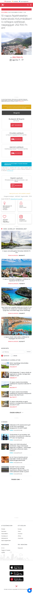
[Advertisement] (16, 80)
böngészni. (24, 107)
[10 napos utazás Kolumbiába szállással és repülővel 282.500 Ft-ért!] (5, 387)
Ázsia (19, 531)
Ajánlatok (8, 1)
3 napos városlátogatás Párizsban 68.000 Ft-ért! (16, 251)
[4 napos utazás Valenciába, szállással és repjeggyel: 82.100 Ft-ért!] (16, 335)
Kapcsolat (20, 548)
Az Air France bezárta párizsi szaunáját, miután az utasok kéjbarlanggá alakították (19, 458)
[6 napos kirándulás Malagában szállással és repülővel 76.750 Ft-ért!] (16, 277)
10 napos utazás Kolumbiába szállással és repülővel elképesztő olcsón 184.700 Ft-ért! (20, 393)
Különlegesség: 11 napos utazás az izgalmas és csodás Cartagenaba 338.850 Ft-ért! (20, 374)
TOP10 (3, 552)
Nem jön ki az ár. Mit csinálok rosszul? (19, 193)
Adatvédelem (4, 533)
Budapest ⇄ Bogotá (16, 119)
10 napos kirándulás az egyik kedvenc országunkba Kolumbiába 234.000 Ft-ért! (21, 403)
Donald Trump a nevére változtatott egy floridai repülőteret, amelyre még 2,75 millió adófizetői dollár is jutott (19, 469)
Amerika (20, 533)
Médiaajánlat (4, 538)
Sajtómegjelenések (6, 540)
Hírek (11, 430)
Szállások (15, 1)
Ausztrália (20, 538)
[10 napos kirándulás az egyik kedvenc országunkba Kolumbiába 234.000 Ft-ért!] (5, 406)
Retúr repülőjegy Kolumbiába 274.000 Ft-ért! (19, 363)
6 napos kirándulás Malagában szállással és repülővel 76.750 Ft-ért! (16, 279)
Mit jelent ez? (10, 170)
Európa (20, 529)
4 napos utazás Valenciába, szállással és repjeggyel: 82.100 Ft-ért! (16, 337)
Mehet (29, 351)
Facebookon (21, 101)
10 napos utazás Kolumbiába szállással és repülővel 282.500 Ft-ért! (20, 383)
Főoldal (3, 529)
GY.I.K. (3, 548)
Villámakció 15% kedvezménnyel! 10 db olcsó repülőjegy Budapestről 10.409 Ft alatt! (20, 426)
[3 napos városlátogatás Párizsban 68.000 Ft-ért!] (16, 249)
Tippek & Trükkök (5, 550)
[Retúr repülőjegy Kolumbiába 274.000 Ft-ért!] (5, 368)
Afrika (19, 536)
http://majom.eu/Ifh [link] (16, 199)
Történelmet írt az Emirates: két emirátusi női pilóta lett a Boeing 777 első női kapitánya (20, 436)
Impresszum (4, 536)
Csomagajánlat (24, 1)
